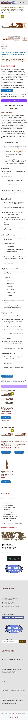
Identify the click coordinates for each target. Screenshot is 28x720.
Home (2, 7)
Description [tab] (14, 108)
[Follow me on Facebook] (1, 494)
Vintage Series (18, 151)
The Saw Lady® (10, 713)
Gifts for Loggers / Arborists (10, 598)
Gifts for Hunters (7, 599)
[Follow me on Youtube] (6, 494)
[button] (24, 17)
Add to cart (7, 90)
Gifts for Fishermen (8, 597)
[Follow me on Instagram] (12, 717)
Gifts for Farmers (7, 603)
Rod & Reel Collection (12, 9)
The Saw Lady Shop (10, 7)
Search (22, 641)
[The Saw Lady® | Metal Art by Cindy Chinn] (9, 2)
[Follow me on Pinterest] (8, 494)
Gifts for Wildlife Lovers (9, 605)
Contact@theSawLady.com (9, 672)
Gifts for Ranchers (8, 601)
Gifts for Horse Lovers (9, 602)
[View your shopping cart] (23, 2)
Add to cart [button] (6, 417)
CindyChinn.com (21, 690)
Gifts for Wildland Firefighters (11, 606)
